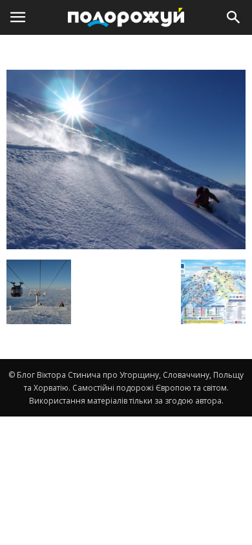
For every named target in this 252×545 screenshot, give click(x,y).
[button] (234, 17)
